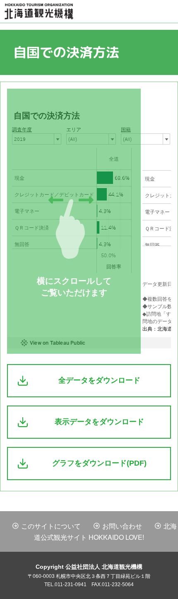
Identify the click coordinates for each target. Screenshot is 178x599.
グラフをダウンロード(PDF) (99, 463)
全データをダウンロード (99, 380)
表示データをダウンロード (99, 422)
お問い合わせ (122, 526)
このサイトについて (51, 526)
